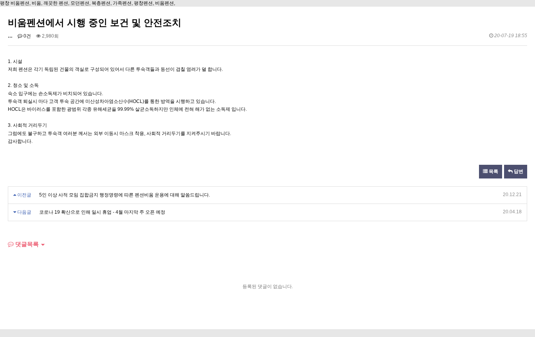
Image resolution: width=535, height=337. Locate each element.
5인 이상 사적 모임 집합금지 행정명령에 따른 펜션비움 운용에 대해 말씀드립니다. (124, 195)
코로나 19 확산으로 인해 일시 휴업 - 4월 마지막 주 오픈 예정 (102, 212)
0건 (26, 36)
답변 (518, 171)
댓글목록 (26, 244)
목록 (493, 171)
